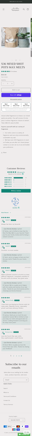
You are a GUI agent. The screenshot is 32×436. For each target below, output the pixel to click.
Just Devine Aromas (13, 432)
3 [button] (16, 356)
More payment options (16, 99)
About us (6, 392)
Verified (15, 207)
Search (6, 388)
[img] (5, 217)
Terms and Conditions (10, 396)
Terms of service (8, 404)
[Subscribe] (26, 380)
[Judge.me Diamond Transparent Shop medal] (15, 201)
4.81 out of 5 (21, 172)
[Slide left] (12, 60)
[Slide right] (20, 60)
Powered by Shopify (23, 432)
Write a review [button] (16, 191)
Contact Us (7, 400)
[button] (4, 9)
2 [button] (13, 356)
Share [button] (4, 152)
